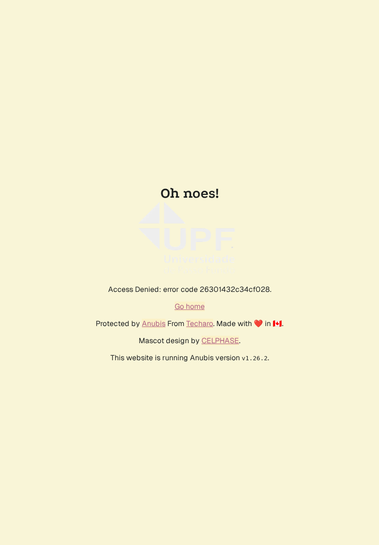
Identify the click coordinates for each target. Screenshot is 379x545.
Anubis (153, 323)
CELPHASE (220, 340)
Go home (190, 306)
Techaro (199, 323)
